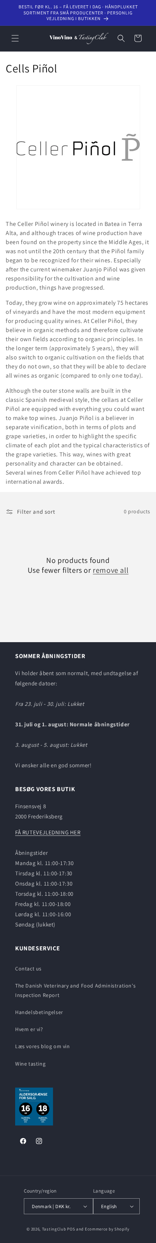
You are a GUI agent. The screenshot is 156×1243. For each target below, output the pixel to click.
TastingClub (54, 1229)
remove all (110, 570)
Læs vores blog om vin (42, 1046)
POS (71, 1229)
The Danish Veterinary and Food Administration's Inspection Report (75, 990)
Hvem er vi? (29, 1029)
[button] (15, 38)
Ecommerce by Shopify (107, 1229)
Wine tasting (30, 1063)
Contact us (28, 968)
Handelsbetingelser (39, 1012)
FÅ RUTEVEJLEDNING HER (48, 832)
